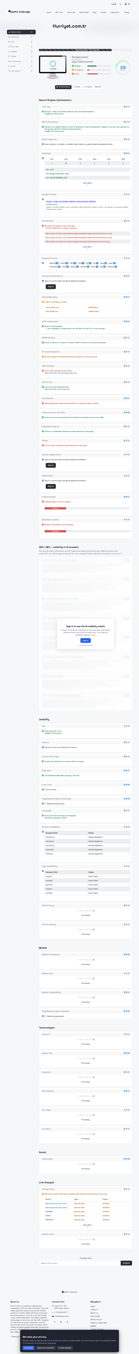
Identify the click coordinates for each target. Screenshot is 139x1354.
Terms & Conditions (98, 1323)
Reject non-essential (45, 1348)
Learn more (52, 1343)
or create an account (85, 645)
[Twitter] (61, 1322)
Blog (94, 12)
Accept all (28, 1348)
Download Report (64, 87)
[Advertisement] (85, 39)
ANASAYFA (49, 1220)
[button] (120, 4)
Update (77, 87)
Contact (103, 12)
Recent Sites (84, 12)
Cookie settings (97, 1329)
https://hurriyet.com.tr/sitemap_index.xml (60, 373)
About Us (94, 1313)
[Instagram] (67, 1322)
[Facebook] (55, 1322)
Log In (114, 4)
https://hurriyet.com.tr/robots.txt (57, 389)
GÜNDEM (48, 1212)
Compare (88, 87)
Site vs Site (71, 12)
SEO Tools (59, 12)
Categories (114, 12)
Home (49, 12)
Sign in (51, 286)
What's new (95, 1316)
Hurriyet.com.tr (80, 57)
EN (128, 4)
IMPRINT (93, 1326)
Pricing (126, 12)
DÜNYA (48, 1216)
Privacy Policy (96, 1320)
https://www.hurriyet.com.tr (56, 1203)
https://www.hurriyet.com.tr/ (56, 1207)
